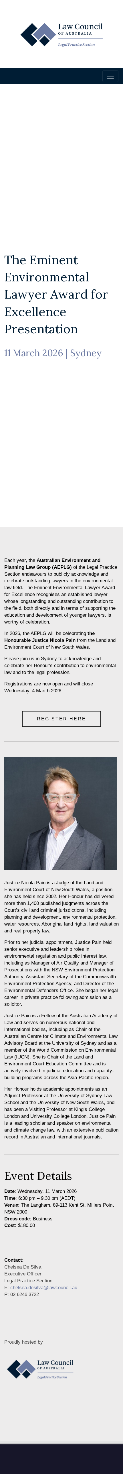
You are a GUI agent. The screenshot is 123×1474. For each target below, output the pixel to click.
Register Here (61, 718)
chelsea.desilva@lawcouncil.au (43, 1287)
